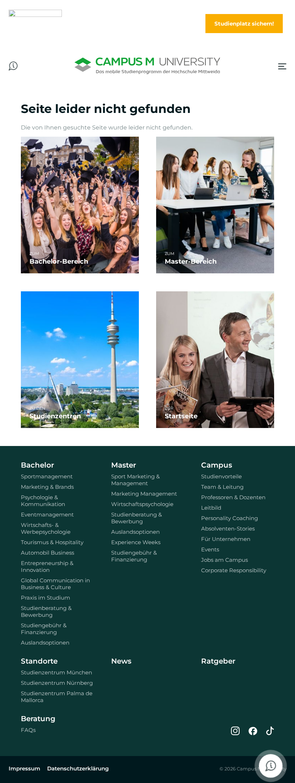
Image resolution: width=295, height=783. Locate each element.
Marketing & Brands (47, 486)
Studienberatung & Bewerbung (46, 611)
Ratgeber (218, 661)
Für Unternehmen (225, 539)
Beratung (38, 718)
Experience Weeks (135, 542)
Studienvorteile (221, 476)
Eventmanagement (47, 514)
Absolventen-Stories (228, 528)
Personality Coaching (229, 518)
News (121, 661)
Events (210, 549)
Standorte (39, 661)
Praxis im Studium (45, 597)
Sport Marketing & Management (135, 480)
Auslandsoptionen (45, 642)
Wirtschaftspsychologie (142, 504)
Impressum (24, 768)
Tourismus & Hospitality (52, 542)
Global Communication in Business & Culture (55, 584)
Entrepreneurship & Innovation (47, 566)
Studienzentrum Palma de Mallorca (56, 697)
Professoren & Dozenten (233, 497)
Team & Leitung (222, 486)
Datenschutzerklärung (78, 768)
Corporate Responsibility (233, 570)
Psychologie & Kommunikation (43, 500)
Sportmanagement (47, 476)
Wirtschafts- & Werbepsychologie (46, 528)
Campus (216, 465)
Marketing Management (144, 493)
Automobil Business (47, 552)
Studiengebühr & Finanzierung (44, 629)
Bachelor (37, 465)
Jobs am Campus (224, 559)
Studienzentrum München (56, 672)
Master (123, 465)
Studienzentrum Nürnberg (57, 682)
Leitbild (211, 507)
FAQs (28, 730)
